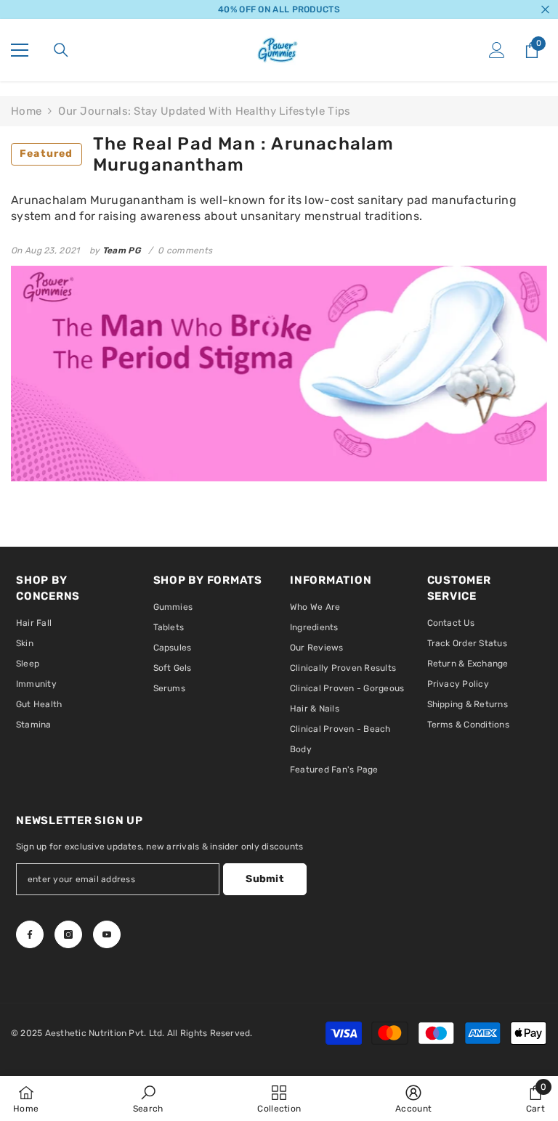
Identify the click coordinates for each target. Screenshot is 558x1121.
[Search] (61, 50)
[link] (148, 1098)
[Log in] (497, 50)
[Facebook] (30, 934)
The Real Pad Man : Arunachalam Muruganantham (207, 154)
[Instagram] (68, 934)
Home (26, 111)
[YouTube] (107, 934)
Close (545, 9)
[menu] (19, 50)
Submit (265, 879)
